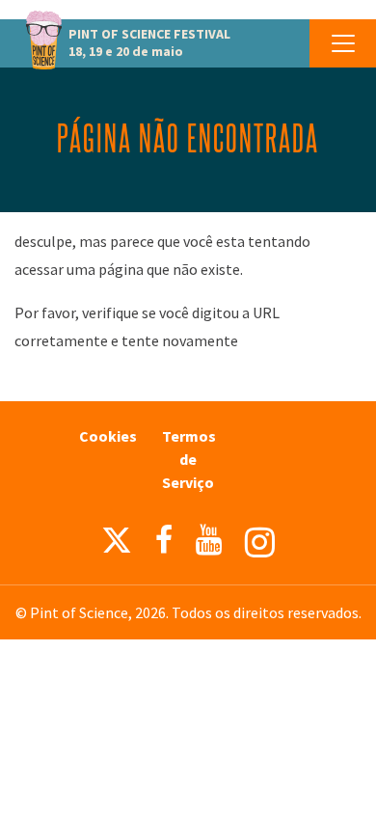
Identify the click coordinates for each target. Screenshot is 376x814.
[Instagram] (260, 542)
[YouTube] (209, 540)
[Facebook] (164, 540)
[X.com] (116, 545)
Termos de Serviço (189, 459)
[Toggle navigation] (342, 43)
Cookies (108, 436)
